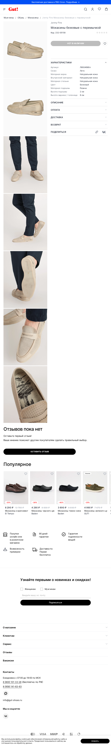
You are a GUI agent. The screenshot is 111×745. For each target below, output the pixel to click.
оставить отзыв (39, 451)
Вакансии (8, 660)
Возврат (56, 124)
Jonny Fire (56, 22)
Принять (95, 741)
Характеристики (61, 62)
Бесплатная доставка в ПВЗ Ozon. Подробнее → (55, 2)
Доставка (57, 117)
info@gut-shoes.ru (12, 700)
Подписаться (55, 602)
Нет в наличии (75, 43)
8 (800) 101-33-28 (12, 682)
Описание (57, 102)
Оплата (55, 110)
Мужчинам (50, 589)
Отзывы (7, 652)
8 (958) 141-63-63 (12, 686)
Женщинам (30, 589)
